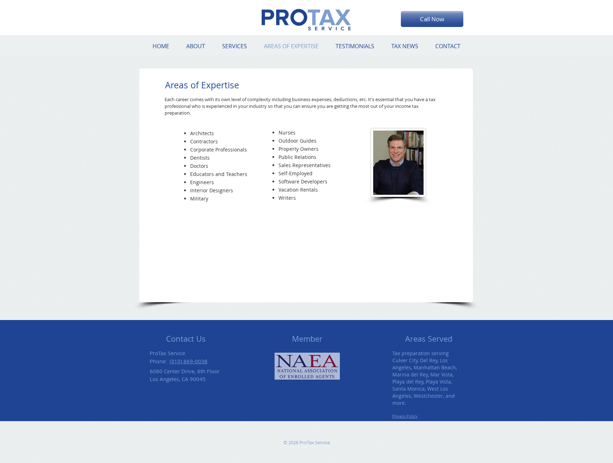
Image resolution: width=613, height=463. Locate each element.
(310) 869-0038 (189, 361)
